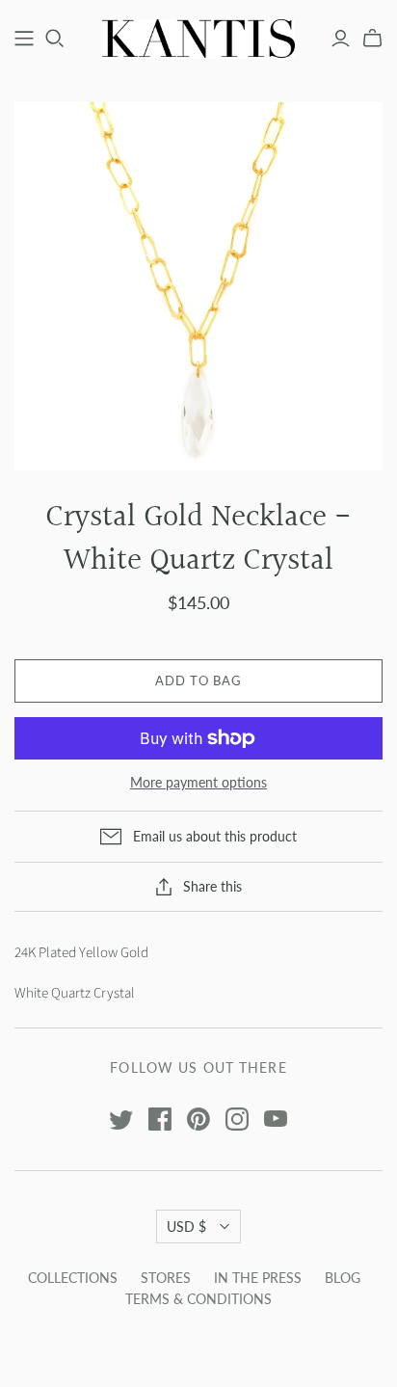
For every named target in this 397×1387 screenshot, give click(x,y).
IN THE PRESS (258, 1277)
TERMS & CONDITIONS (198, 1299)
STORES (166, 1277)
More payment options (198, 782)
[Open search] (55, 38)
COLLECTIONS (73, 1277)
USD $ (186, 1226)
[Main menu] (24, 38)
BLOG (342, 1277)
